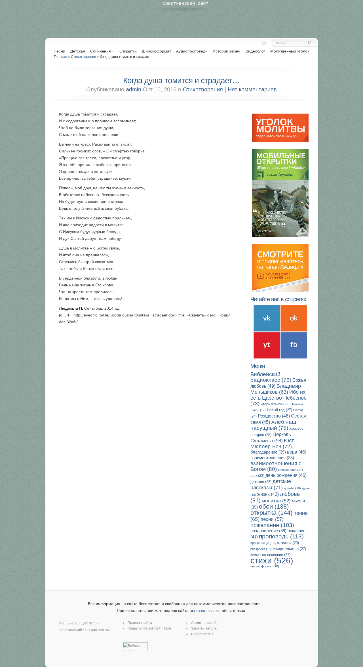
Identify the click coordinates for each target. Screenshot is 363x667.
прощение (260, 543)
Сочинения (102, 51)
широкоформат (264, 566)
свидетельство (289, 549)
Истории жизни (226, 51)
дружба (292, 488)
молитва (276, 501)
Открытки (128, 51)
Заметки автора (204, 628)
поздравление (268, 530)
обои (274, 506)
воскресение (290, 469)
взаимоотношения (272, 458)
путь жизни (286, 543)
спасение (278, 555)
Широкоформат (156, 51)
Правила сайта (140, 623)
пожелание (272, 525)
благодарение (268, 452)
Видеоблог (255, 51)
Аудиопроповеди (192, 51)
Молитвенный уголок (289, 51)
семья (258, 555)
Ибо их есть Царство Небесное (278, 397)
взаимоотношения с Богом (275, 466)
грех (257, 476)
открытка (271, 512)
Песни (59, 51)
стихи (271, 560)
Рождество (274, 415)
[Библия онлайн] (135, 650)
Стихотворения (83, 57)
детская (260, 482)
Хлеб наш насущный (273, 425)
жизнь (268, 494)
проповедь (281, 536)
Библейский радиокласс (270, 377)
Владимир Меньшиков (275, 389)
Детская (77, 51)
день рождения (286, 475)
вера (296, 452)
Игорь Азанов (275, 404)
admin (133, 89)
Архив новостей (204, 623)
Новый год (279, 410)
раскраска (261, 549)
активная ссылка (205, 610)
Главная (60, 57)
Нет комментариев (252, 89)
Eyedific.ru (89, 623)
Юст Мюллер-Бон (272, 443)
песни (272, 519)
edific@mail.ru (160, 628)
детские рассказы (270, 484)
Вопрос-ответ (202, 634)
